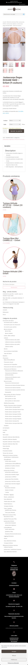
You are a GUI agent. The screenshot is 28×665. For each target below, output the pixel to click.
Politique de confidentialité (13, 663)
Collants (6, 338)
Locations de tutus (14, 638)
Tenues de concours (19, 139)
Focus (4, 314)
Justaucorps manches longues (12, 483)
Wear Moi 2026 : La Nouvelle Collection (12, 298)
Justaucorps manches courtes (12, 481)
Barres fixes (8, 331)
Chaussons (5, 358)
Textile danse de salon (9, 501)
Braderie (5, 356)
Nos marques (14, 641)
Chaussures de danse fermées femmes (15, 385)
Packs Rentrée (6, 446)
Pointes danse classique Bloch (12, 407)
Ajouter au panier (16, 131)
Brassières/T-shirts (8, 516)
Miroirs (6, 349)
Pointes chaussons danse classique (13, 405)
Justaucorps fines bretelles (11, 479)
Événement (5, 312)
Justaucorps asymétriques (11, 472)
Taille (4, 124)
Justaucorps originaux (12, 23)
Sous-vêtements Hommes (10, 551)
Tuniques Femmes (8, 506)
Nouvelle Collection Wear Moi (10, 444)
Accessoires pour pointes (10, 327)
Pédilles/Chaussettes (9, 403)
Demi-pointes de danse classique (12, 394)
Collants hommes (8, 547)
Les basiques (6, 428)
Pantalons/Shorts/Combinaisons (13, 534)
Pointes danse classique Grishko (13, 414)
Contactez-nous (14, 569)
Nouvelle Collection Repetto (10, 439)
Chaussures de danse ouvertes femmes (15, 390)
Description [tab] (7, 146)
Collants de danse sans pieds (12, 344)
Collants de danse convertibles (12, 342)
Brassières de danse (10, 487)
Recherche (14, 287)
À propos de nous (14, 639)
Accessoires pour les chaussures (12, 324)
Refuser (14, 655)
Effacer (23, 124)
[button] (23, 29)
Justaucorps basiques (10, 523)
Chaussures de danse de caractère (12, 366)
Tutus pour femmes (10, 512)
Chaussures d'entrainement (12, 383)
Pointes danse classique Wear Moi (13, 423)
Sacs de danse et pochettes (11, 351)
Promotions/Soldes (7, 451)
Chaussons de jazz (8, 362)
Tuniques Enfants (8, 543)
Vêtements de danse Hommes (10, 545)
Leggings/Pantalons (9, 536)
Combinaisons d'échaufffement (13, 463)
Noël (4, 432)
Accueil (4, 22)
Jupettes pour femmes (10, 510)
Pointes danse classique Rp (12, 421)
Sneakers (6, 425)
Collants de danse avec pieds (12, 339)
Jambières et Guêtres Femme (12, 466)
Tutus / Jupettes (8, 508)
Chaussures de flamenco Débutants (14, 370)
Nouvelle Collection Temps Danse (11, 441)
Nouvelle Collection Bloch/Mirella (11, 437)
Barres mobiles (9, 333)
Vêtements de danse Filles (12, 22)
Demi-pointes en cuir (10, 396)
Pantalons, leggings (9, 494)
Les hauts (6, 486)
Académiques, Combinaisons (11, 457)
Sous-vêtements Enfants (10, 540)
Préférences (14, 659)
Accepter (14, 651)
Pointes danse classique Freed (12, 411)
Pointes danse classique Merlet (13, 416)
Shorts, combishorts (9, 497)
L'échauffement (8, 527)
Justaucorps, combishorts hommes (12, 549)
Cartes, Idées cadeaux (9, 335)
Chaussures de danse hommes (13, 387)
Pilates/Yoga (6, 448)
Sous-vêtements (8, 499)
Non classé (5, 434)
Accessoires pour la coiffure (11, 322)
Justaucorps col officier (10, 476)
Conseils (5, 310)
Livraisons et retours (14, 585)
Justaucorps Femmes (9, 470)
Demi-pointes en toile (10, 398)
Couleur (5, 120)
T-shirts (7, 492)
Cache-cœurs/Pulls (9, 529)
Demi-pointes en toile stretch (12, 401)
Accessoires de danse (8, 320)
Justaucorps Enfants (9, 521)
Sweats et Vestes (9, 490)
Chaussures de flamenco (10, 369)
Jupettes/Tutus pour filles (10, 519)
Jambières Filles (9, 531)
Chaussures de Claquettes (10, 364)
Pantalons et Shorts (10, 468)
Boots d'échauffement (9, 360)
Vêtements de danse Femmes (10, 455)
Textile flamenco (8, 504)
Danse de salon (8, 381)
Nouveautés (8, 392)
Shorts (5, 538)
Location (5, 430)
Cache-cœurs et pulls (10, 461)
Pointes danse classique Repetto (13, 418)
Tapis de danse (8, 353)
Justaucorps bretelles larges (12, 474)
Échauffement (7, 459)
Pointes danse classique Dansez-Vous (14, 409)
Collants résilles (9, 346)
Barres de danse (8, 329)
